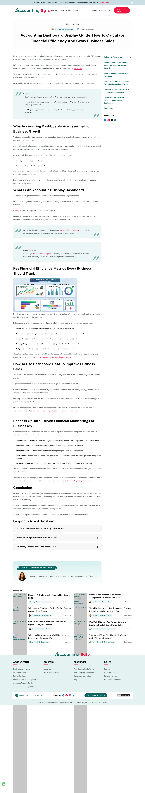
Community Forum (98, 10)
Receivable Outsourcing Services (26, 680)
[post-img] (20, 713)
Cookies (107, 669)
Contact (84, 10)
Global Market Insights (42, 254)
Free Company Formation (84, 673)
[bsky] (73, 695)
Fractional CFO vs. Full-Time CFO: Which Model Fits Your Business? (107, 637)
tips (34, 83)
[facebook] (63, 695)
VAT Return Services (21, 673)
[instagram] (70, 695)
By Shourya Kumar (48, 602)
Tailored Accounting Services (24, 687)
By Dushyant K (44, 642)
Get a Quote (118, 10)
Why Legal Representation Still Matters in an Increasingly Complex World (48, 637)
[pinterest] (66, 695)
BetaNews (78, 68)
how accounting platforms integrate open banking (71, 481)
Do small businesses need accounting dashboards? (40, 528)
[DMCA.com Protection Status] (123, 695)
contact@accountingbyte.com (31, 696)
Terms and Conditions (112, 680)
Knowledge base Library (83, 676)
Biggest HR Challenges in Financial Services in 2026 (49, 597)
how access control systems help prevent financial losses (48, 357)
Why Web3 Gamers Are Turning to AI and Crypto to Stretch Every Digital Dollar (107, 624)
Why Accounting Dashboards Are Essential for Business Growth (116, 65)
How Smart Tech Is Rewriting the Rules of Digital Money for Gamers (47, 623)
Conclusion (108, 108)
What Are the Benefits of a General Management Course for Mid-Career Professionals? (105, 597)
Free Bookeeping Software (84, 669)
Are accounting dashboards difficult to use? (37, 538)
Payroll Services (19, 676)
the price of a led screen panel (71, 230)
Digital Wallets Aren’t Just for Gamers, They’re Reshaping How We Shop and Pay (110, 610)
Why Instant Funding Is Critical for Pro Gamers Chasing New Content (49, 610)
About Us (47, 669)
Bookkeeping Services (21, 669)
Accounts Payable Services (23, 683)
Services (53, 10)
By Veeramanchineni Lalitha (64, 29)
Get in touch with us (51, 673)
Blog (77, 10)
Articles (76, 24)
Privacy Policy (109, 673)
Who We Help (66, 10)
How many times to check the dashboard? (36, 547)
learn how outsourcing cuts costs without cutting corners (55, 411)
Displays (16, 211)
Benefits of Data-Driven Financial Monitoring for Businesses (114, 100)
